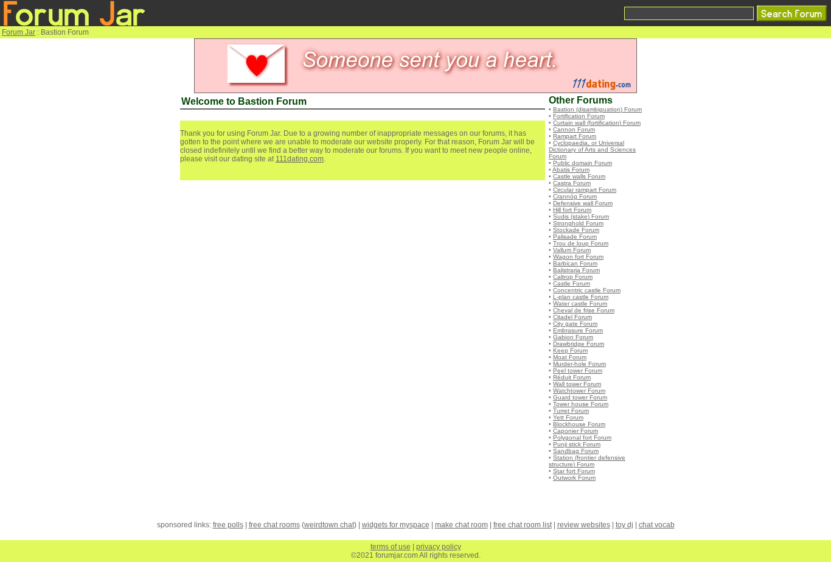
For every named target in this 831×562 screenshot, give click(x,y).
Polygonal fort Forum (582, 437)
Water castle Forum (580, 303)
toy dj (624, 525)
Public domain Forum (582, 163)
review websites (583, 525)
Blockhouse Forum (579, 424)
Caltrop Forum (573, 276)
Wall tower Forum (577, 384)
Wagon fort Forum (578, 256)
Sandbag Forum (576, 451)
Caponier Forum (575, 430)
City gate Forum (575, 323)
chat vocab (657, 525)
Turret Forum (571, 410)
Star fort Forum (574, 471)
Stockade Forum (576, 230)
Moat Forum (569, 357)
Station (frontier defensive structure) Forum (587, 461)
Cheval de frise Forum (583, 310)
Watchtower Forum (579, 390)
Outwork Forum (574, 477)
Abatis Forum (570, 169)
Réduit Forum (572, 377)
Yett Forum (568, 417)
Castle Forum (571, 283)
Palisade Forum (575, 236)
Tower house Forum (580, 404)
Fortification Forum (579, 116)
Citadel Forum (572, 317)
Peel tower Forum (577, 370)
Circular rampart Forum (584, 189)
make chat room (461, 525)
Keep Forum (570, 350)
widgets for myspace (395, 525)
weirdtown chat (329, 525)
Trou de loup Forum (580, 243)
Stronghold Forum (578, 223)
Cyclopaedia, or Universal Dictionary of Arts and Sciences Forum (592, 149)
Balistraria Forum (576, 270)
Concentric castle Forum (587, 290)
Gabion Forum (573, 337)
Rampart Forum (574, 136)
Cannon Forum (574, 129)
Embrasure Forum (578, 330)
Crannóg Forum (575, 196)
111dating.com (300, 159)
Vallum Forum (572, 250)
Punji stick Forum (576, 444)
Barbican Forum (575, 263)
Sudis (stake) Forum (581, 216)
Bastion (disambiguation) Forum (597, 109)
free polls (228, 525)
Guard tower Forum (580, 397)
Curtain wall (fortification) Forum (597, 122)
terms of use (390, 547)
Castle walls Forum (579, 176)
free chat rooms (274, 525)
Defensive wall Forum (583, 203)
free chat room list (522, 525)
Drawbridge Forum (578, 343)
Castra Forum (572, 183)
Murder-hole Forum (579, 363)
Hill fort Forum (572, 209)
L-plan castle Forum (580, 296)
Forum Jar (18, 32)
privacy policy (438, 547)
